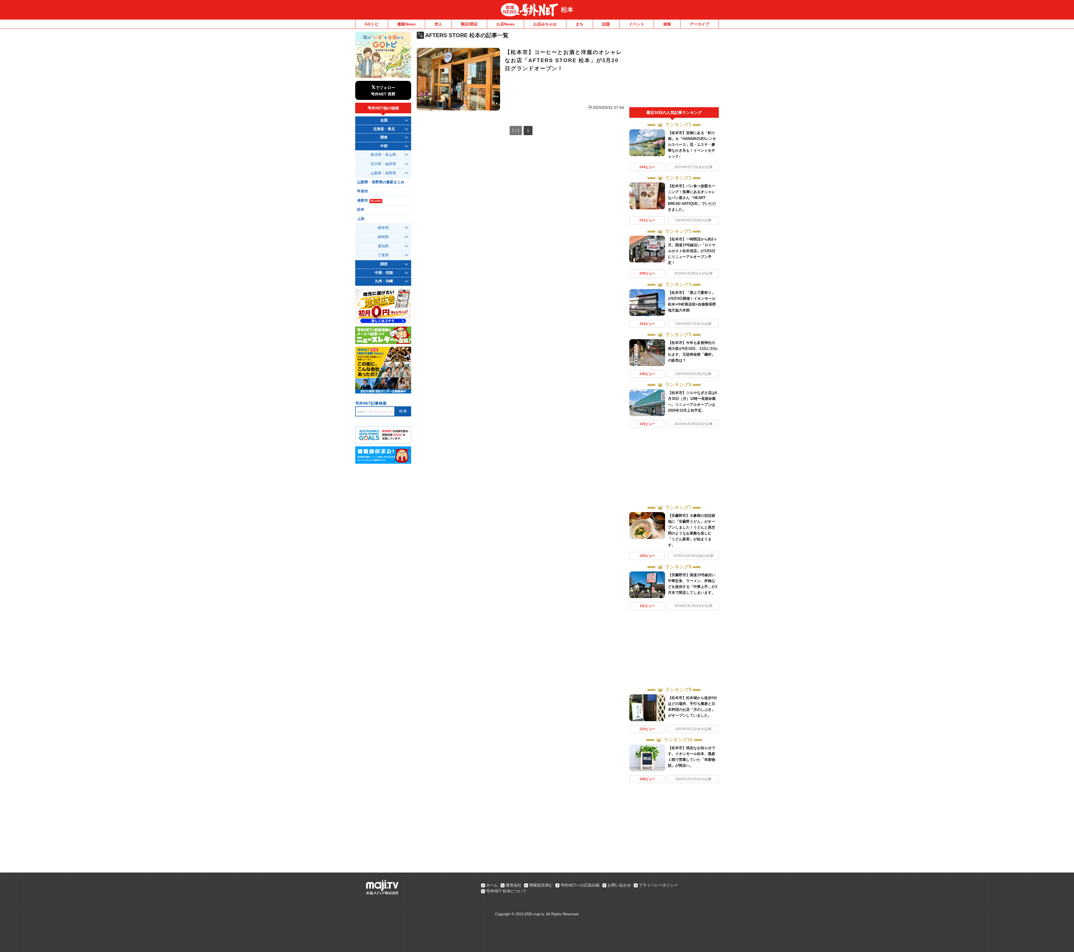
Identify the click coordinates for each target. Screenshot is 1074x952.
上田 (360, 219)
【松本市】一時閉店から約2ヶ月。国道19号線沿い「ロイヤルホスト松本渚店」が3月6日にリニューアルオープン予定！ (692, 251)
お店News (505, 24)
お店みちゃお (545, 24)
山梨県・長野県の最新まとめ (380, 182)
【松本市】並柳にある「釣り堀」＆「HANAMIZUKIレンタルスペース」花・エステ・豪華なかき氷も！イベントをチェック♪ (692, 144)
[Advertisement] (674, 69)
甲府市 (362, 191)
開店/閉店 (469, 24)
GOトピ (372, 24)
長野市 (369, 201)
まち (579, 24)
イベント (636, 24)
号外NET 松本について (506, 891)
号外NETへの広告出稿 (580, 885)
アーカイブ (699, 24)
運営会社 (513, 885)
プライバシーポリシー (658, 885)
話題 (606, 24)
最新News (406, 24)
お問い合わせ (619, 885)
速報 (667, 24)
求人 (438, 24)
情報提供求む (541, 885)
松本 (567, 9)
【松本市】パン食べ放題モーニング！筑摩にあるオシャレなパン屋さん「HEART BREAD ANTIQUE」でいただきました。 (692, 198)
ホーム (492, 885)
